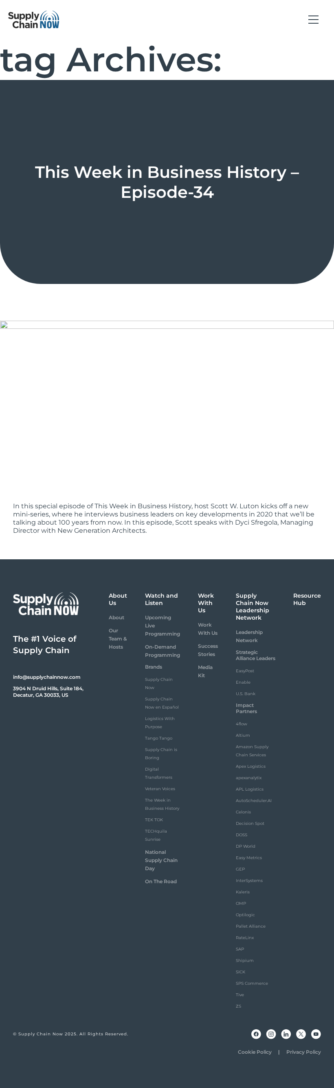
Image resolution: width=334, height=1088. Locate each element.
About (116, 617)
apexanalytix (248, 777)
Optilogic (245, 914)
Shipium (245, 960)
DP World (245, 846)
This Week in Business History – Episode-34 (167, 182)
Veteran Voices (160, 788)
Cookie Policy (255, 1052)
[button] (313, 19)
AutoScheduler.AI (254, 800)
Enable (243, 682)
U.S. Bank (245, 693)
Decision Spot (250, 823)
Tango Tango (158, 738)
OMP (241, 903)
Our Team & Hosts (118, 638)
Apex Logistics (251, 766)
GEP (240, 869)
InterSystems (249, 880)
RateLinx (245, 937)
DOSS (241, 835)
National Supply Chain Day (161, 860)
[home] (33, 19)
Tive (240, 994)
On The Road (161, 881)
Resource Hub (307, 599)
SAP (240, 949)
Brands (153, 667)
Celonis (243, 812)
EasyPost (245, 671)
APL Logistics (250, 789)
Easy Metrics (249, 857)
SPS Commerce (252, 983)
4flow (241, 724)
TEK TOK (154, 819)
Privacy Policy (303, 1052)
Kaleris (243, 892)
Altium (243, 735)
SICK (240, 972)
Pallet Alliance (251, 926)
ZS (238, 1006)
